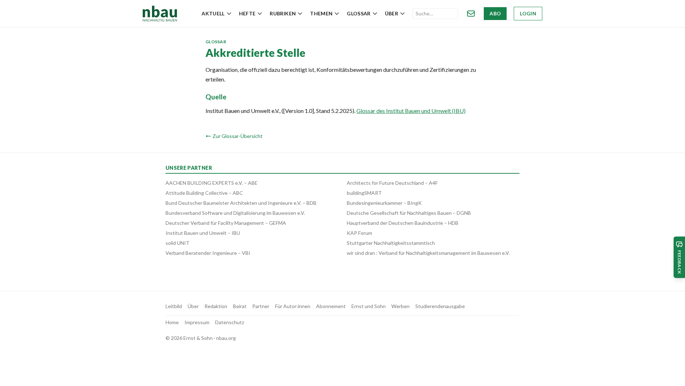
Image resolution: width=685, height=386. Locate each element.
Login (528, 13)
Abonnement (331, 306)
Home (172, 322)
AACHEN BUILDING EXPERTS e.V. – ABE (212, 183)
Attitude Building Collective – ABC (204, 193)
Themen (321, 13)
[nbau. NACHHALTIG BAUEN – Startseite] (160, 13)
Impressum (196, 322)
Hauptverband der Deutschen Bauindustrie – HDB (402, 223)
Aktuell (213, 13)
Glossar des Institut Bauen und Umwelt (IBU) (411, 110)
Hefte (247, 13)
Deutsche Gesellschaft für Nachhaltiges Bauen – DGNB (409, 213)
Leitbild (174, 306)
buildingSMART (364, 193)
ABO (495, 13)
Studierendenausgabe (440, 306)
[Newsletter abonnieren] (471, 13)
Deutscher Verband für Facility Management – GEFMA (226, 223)
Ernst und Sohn (368, 306)
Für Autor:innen (292, 306)
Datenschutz (229, 322)
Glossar (358, 13)
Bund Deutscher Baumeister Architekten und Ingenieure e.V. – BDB (241, 203)
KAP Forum (359, 233)
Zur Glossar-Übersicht (238, 136)
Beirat (240, 306)
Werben (400, 306)
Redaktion (215, 306)
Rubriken (283, 13)
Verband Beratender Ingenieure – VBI (208, 253)
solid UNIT (177, 243)
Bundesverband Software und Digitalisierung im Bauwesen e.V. (235, 213)
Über (391, 13)
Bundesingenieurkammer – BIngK (384, 203)
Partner (260, 306)
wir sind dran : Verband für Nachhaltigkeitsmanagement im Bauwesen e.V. (428, 253)
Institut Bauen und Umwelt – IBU (203, 233)
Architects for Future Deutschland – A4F (392, 183)
